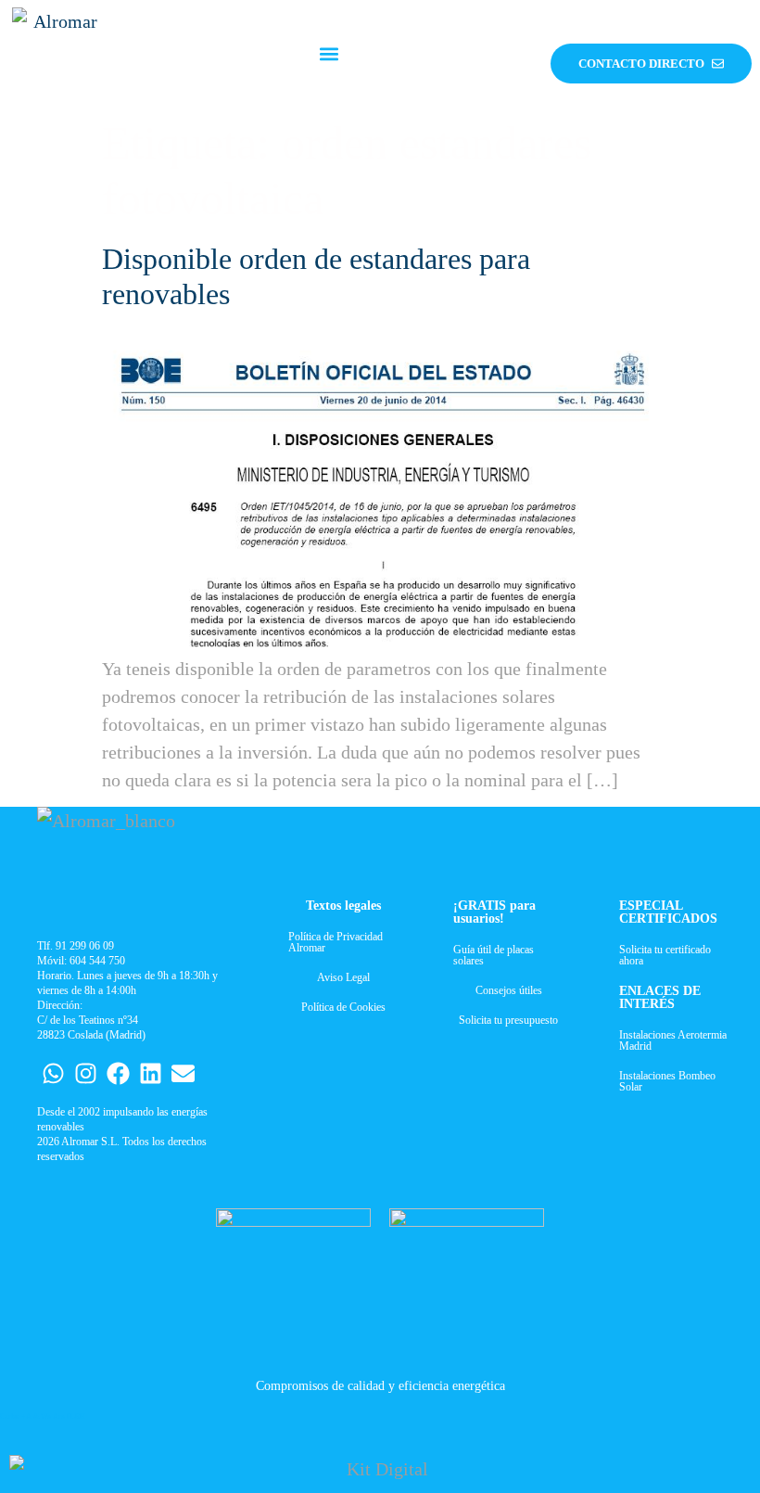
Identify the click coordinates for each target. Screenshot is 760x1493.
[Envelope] (183, 1073)
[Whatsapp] (53, 1073)
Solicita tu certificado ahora (665, 955)
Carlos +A (16, 1416)
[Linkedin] (150, 1073)
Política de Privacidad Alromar (335, 942)
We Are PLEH (63, 1416)
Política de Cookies (343, 1007)
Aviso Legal (343, 977)
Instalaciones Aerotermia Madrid (673, 1040)
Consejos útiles (508, 990)
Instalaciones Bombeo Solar (667, 1081)
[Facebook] (118, 1073)
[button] (329, 54)
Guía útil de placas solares (493, 955)
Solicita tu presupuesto (508, 1020)
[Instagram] (86, 1073)
